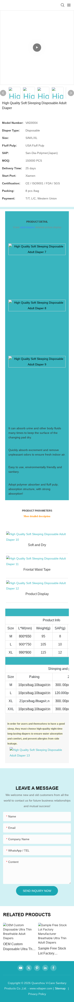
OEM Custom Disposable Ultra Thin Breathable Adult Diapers (19, 947)
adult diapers (27, 227)
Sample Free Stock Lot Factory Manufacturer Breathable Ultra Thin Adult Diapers (53, 951)
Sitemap (60, 988)
